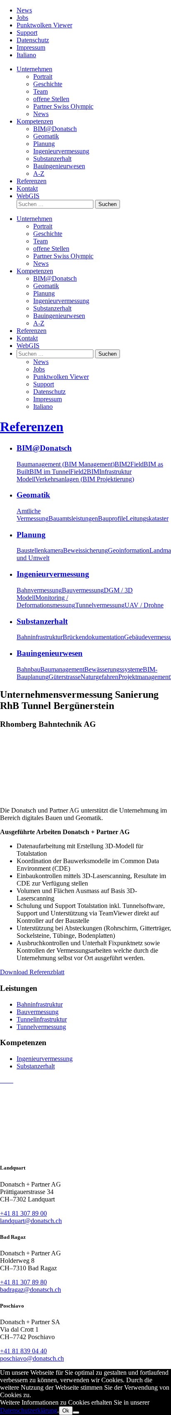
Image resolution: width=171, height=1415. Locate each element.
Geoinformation (128, 550)
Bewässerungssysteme (113, 669)
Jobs (22, 17)
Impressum (31, 47)
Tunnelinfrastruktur (42, 1019)
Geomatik (46, 136)
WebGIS (28, 195)
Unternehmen (34, 69)
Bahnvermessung (39, 590)
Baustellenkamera (40, 550)
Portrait (42, 76)
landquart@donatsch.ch (31, 1220)
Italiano (26, 54)
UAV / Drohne (144, 605)
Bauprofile (112, 518)
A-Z (38, 173)
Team (40, 91)
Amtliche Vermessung (33, 514)
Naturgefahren (99, 676)
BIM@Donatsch (55, 128)
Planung (44, 143)
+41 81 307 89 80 (23, 1282)
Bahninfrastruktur (40, 637)
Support (27, 32)
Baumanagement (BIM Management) (66, 464)
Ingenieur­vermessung (61, 151)
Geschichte (47, 83)
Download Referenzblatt (32, 972)
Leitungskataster (147, 518)
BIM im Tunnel (49, 471)
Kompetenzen (35, 121)
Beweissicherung (85, 550)
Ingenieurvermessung (45, 1058)
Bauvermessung (83, 590)
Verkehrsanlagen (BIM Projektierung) (84, 479)
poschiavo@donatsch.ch (32, 1358)
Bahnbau (28, 669)
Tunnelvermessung (100, 605)
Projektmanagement (144, 676)
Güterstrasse (65, 676)
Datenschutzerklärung (28, 1410)
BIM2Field (129, 464)
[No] (76, 1412)
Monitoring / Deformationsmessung (46, 601)
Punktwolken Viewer (44, 25)
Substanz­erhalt (52, 158)
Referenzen (31, 180)
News (24, 10)
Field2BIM (84, 471)
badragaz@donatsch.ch (30, 1289)
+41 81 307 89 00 (23, 1213)
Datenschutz (33, 40)
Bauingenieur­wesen (59, 166)
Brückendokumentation (93, 637)
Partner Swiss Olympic (63, 106)
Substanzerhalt (36, 1066)
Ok (65, 1411)
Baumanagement (62, 669)
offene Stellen (51, 98)
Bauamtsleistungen (73, 518)
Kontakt (27, 188)
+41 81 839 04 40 (23, 1350)
